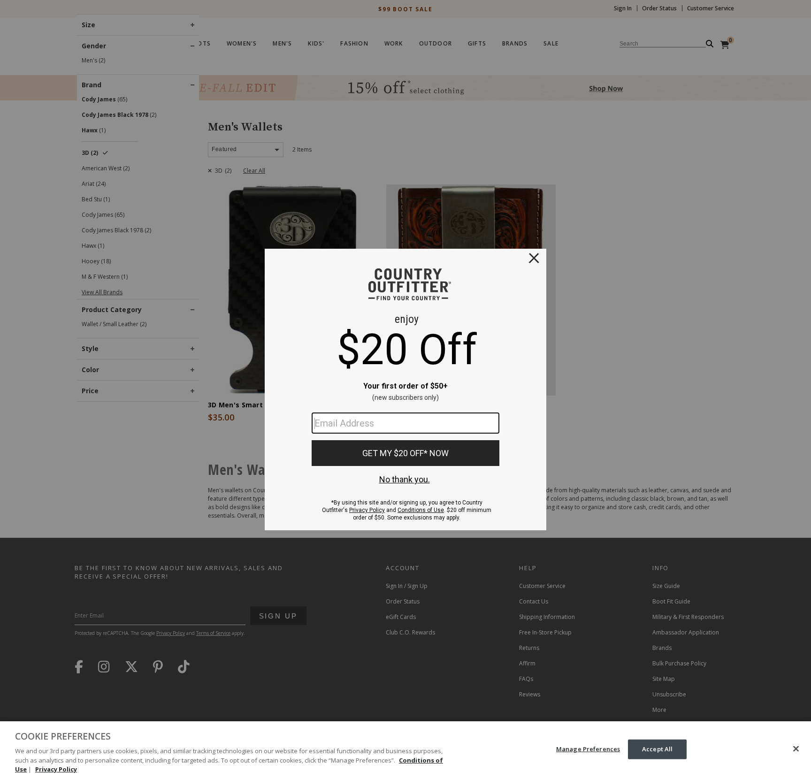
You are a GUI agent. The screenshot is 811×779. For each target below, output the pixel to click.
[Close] (796, 749)
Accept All (657, 749)
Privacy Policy (56, 769)
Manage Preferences (588, 749)
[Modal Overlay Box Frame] (405, 389)
